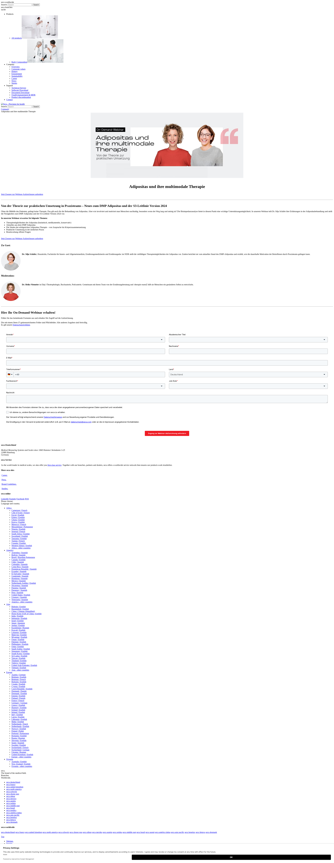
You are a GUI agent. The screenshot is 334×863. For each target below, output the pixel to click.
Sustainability (17, 76)
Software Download (19, 90)
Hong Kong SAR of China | (26, 614)
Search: (4, 5)
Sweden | (18, 745)
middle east (13, 806)
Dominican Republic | (24, 569)
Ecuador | (18, 571)
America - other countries (21, 602)
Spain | (17, 743)
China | (23, 611)
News (13, 81)
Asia (8, 604)
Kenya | (18, 522)
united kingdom (14, 787)
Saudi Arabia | (20, 649)
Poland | (17, 731)
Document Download (20, 92)
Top (2, 837)
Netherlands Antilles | (23, 583)
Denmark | (18, 691)
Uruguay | (19, 597)
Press (4, 480)
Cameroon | (19, 510)
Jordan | (18, 625)
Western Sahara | (21, 545)
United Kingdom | (22, 754)
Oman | (17, 639)
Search (36, 5)
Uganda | (18, 543)
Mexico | (18, 581)
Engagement (16, 74)
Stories (14, 83)
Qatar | (17, 646)
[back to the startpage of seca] (13, 104)
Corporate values (18, 69)
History (14, 71)
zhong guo (12, 794)
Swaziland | (19, 536)
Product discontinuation (21, 97)
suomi (149, 832)
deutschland (13, 782)
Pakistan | (18, 642)
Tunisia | (18, 541)
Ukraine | (18, 752)
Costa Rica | (19, 567)
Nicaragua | (19, 585)
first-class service (54, 465)
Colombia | (19, 564)
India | (17, 616)
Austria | (18, 675)
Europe (9, 672)
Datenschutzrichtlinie (21, 325)
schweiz (11, 791)
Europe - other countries (21, 757)
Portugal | (20, 733)
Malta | (17, 722)
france (10, 784)
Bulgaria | (18, 682)
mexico (11, 799)
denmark (11, 822)
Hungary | (18, 707)
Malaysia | (19, 635)
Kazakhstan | (20, 628)
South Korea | (20, 653)
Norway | (18, 729)
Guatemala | (19, 576)
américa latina (14, 813)
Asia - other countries (20, 670)
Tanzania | (19, 538)
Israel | (17, 621)
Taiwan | (18, 658)
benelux (11, 817)
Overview (15, 67)
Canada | (18, 560)
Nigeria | (18, 529)
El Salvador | (20, 574)
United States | (20, 595)
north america (14, 789)
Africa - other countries (21, 548)
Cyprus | (18, 686)
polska (11, 803)
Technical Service (18, 88)
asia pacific (12, 815)
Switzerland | (19, 747)
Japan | (18, 623)
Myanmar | (19, 637)
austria (11, 801)
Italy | (17, 715)
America (9, 550)
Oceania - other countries (21, 766)
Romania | (19, 736)
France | (17, 700)
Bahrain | (18, 607)
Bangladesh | (20, 609)
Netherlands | (19, 724)
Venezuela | (19, 599)
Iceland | (18, 710)
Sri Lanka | (19, 656)
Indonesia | (19, 618)
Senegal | (18, 531)
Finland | (18, 698)
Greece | (18, 705)
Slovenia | (18, 740)
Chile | (17, 562)
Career (14, 78)
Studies (5, 488)
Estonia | (18, 696)
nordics (11, 810)
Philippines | (19, 644)
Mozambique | (22, 527)
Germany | (19, 703)
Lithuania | (19, 719)
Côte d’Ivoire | (20, 513)
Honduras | (19, 578)
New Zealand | (20, 764)
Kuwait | (18, 630)
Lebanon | (18, 632)
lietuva (11, 820)
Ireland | (18, 712)
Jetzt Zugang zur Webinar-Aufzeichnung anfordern (22, 194)
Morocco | (18, 524)
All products (16, 38)
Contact (9, 99)
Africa (8, 508)
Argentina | (19, 553)
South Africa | (20, 534)
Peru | (17, 592)
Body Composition (19, 62)
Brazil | (23, 557)
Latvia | (17, 717)
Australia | (19, 761)
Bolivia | (18, 555)
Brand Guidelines (9, 484)
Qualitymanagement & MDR (23, 95)
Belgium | (18, 677)
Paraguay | (19, 590)
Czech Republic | (21, 689)
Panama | (18, 588)
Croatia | (18, 684)
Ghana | (18, 520)
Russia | (18, 738)
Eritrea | (18, 517)
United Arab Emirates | (24, 665)
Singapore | (19, 651)
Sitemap (9, 841)
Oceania (9, 759)
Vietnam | (18, 668)
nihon (10, 796)
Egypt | (17, 515)
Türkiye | (18, 663)
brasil (10, 808)
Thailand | (18, 661)
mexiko (97, 832)
